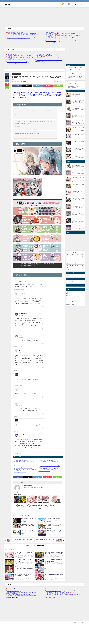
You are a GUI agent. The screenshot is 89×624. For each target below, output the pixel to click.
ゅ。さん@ (21, 403)
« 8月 (67, 269)
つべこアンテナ (69, 299)
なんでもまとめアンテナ (71, 301)
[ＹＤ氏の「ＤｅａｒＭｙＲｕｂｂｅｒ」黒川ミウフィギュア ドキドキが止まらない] (68, 115)
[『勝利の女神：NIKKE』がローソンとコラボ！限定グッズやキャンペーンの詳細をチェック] (68, 136)
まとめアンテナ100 (70, 302)
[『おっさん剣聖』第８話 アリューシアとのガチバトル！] (68, 156)
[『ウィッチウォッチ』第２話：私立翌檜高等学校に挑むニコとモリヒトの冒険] (68, 95)
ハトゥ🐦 (21, 350)
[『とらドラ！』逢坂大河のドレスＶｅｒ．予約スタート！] (68, 213)
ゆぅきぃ (21, 279)
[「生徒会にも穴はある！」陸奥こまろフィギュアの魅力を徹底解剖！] (68, 122)
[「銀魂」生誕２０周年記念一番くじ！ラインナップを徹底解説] (68, 129)
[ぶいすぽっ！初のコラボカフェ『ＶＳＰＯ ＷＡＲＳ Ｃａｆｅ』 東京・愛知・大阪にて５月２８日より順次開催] (68, 227)
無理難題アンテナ (70, 304)
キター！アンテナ (70, 298)
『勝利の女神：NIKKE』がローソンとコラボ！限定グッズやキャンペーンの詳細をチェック (75, 77)
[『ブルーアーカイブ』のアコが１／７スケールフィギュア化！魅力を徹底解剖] (68, 102)
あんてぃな (68, 295)
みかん (20, 388)
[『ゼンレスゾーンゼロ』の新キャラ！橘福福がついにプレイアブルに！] (68, 108)
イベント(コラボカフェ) (18, 515)
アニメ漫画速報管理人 (59, 81)
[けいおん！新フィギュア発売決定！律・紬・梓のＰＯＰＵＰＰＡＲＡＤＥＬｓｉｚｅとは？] (68, 150)
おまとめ (68, 296)
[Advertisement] (44, 17)
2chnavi (68, 293)
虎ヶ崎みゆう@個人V (23, 293)
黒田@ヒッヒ (21, 335)
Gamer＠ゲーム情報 (23, 313)
